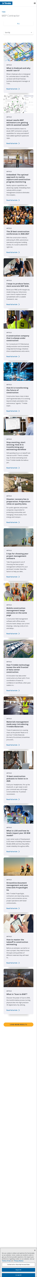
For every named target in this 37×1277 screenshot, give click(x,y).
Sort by (7, 33)
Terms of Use (6, 1261)
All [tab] (18, 24)
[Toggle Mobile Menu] (35, 3)
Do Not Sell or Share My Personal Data (18, 1264)
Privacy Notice (18, 1261)
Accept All (18, 1275)
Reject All (18, 1270)
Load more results (18, 1025)
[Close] (35, 1250)
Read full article (11, 89)
